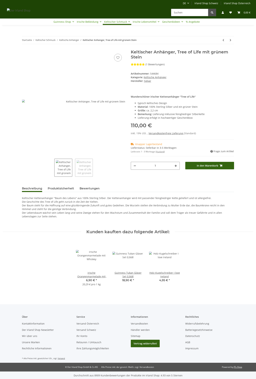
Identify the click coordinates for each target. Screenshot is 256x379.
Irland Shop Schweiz (206, 3)
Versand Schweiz (86, 330)
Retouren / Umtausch (88, 342)
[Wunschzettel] (231, 12)
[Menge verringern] (135, 166)
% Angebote (193, 21)
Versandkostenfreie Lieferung (166, 133)
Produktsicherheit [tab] (61, 188)
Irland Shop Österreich (237, 3)
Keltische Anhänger (155, 77)
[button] (223, 12)
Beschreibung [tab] (32, 188)
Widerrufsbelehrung (197, 323)
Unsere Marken (31, 342)
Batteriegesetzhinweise (198, 330)
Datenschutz (192, 336)
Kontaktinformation (33, 323)
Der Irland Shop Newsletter (38, 330)
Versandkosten (139, 323)
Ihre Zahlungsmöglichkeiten (92, 348)
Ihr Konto (81, 336)
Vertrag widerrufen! (145, 343)
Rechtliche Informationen (37, 348)
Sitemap (135, 336)
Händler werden (140, 330)
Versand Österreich (87, 323)
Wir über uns (29, 336)
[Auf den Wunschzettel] (118, 57)
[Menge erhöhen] (176, 166)
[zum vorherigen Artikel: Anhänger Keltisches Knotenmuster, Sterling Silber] (223, 40)
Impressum (192, 348)
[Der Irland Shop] (18, 10)
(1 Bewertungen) (155, 64)
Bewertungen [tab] (90, 188)
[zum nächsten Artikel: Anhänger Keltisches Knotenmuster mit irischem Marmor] (230, 40)
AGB (187, 342)
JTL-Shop (238, 367)
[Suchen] (212, 12)
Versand (61, 358)
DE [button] (184, 3)
